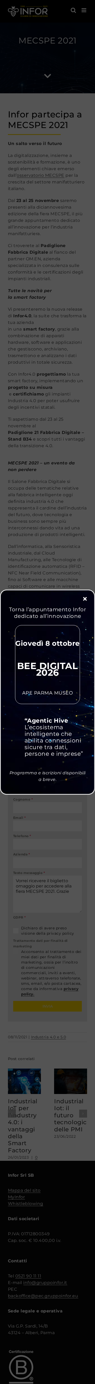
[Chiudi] (85, 599)
